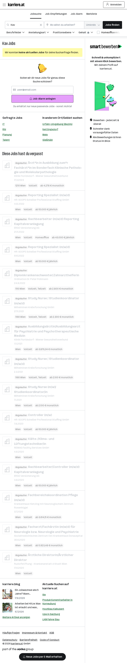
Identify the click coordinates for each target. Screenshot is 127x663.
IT (3, 124)
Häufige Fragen (11, 632)
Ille (44, 594)
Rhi (4, 129)
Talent (6, 139)
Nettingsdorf (50, 129)
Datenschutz (9, 639)
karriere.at (49, 588)
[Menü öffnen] (4, 4)
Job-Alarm (77, 13)
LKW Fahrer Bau (50, 619)
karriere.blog (11, 584)
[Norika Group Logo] (17, 650)
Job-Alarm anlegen (44, 98)
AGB (51, 632)
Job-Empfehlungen (56, 13)
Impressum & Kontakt (34, 632)
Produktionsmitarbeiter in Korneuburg (57, 601)
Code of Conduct (49, 639)
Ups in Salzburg (51, 614)
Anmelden (116, 4)
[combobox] (24, 25)
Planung (7, 134)
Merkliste (91, 13)
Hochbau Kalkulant (53, 608)
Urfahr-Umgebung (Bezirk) (57, 124)
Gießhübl (47, 139)
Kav (5, 43)
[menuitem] (17, 32)
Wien (18, 209)
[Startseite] (17, 4)
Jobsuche (35, 13)
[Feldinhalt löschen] (41, 25)
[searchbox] (42, 90)
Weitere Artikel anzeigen (16, 617)
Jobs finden (112, 24)
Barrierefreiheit (28, 639)
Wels (45, 134)
